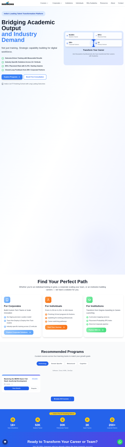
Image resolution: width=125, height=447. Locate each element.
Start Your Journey (54, 327)
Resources (104, 3)
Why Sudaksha (92, 3)
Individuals (79, 3)
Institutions (69, 3)
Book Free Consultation (35, 77)
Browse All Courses (61, 399)
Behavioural (71, 363)
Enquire (34, 388)
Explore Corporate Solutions (17, 332)
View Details (16, 388)
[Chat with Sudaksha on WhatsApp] (120, 442)
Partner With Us (94, 330)
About (113, 3)
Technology (42, 363)
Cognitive (83, 363)
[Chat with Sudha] (5, 442)
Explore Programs (10, 77)
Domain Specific (56, 363)
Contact (120, 3)
